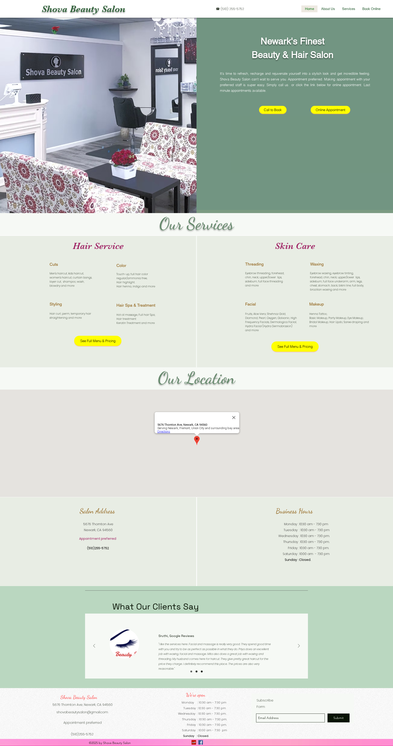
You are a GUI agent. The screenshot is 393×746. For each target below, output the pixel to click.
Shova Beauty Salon (83, 8)
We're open (195, 695)
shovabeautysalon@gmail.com (82, 712)
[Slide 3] (202, 671)
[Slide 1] (191, 671)
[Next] (299, 646)
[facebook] (200, 742)
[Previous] (94, 646)
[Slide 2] (196, 671)
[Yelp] (193, 742)
